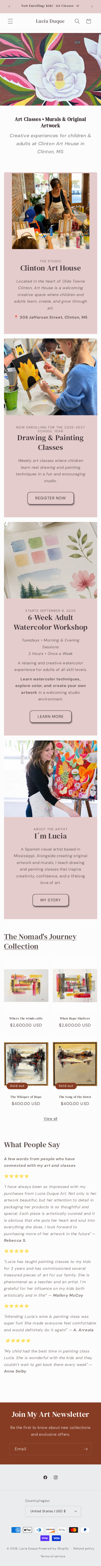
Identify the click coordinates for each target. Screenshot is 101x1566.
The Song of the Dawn (75, 1097)
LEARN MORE (51, 716)
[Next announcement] (92, 6)
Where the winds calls (26, 1018)
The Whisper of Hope (26, 1097)
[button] (10, 21)
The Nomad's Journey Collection (40, 941)
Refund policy (84, 1548)
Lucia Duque (28, 1549)
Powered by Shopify (54, 1549)
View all (50, 1118)
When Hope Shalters (75, 1018)
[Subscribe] (85, 1449)
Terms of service (53, 1556)
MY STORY (50, 900)
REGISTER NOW (50, 498)
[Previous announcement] (9, 6)
